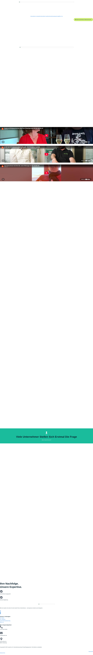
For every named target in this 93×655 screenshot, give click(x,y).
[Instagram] (0, 610)
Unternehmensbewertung (54, 16)
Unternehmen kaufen (44, 16)
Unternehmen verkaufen (35, 16)
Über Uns (61, 16)
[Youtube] (0, 612)
